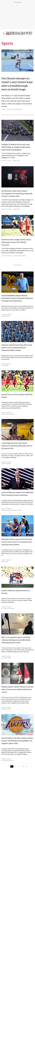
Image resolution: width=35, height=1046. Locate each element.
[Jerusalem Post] (19, 33)
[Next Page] (26, 766)
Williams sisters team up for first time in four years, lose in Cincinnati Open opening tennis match (16, 541)
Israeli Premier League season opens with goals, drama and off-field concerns (16, 242)
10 (23, 766)
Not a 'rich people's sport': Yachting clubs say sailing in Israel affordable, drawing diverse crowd (16, 640)
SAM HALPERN (7, 463)
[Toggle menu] (3, 33)
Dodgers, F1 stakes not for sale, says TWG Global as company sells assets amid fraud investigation (15, 147)
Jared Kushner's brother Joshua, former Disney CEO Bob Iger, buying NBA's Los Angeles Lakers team (17, 740)
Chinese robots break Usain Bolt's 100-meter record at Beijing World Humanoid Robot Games (16, 347)
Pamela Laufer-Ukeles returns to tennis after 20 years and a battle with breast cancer (17, 689)
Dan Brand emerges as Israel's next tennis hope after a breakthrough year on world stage (17, 83)
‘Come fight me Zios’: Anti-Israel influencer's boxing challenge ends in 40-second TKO (16, 445)
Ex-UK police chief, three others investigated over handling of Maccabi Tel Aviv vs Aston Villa (16, 193)
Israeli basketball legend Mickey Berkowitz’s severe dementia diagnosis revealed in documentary (17, 298)
